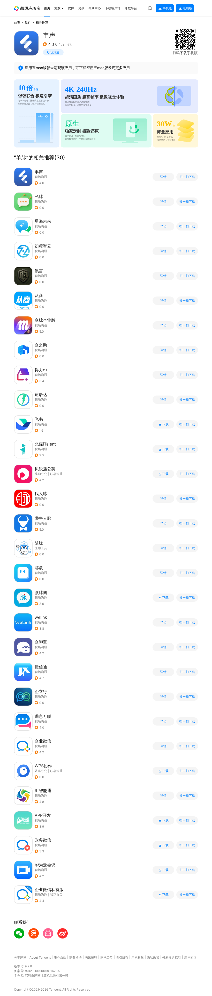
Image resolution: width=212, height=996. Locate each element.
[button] (27, 8)
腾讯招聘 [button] (91, 957)
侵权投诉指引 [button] (171, 957)
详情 (163, 177)
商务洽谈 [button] (75, 957)
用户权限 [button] (137, 957)
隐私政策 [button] (153, 957)
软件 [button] (28, 22)
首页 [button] (17, 22)
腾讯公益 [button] (106, 957)
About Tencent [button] (40, 957)
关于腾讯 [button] (20, 957)
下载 (165, 424)
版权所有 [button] (122, 957)
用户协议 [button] (190, 957)
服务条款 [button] (60, 957)
